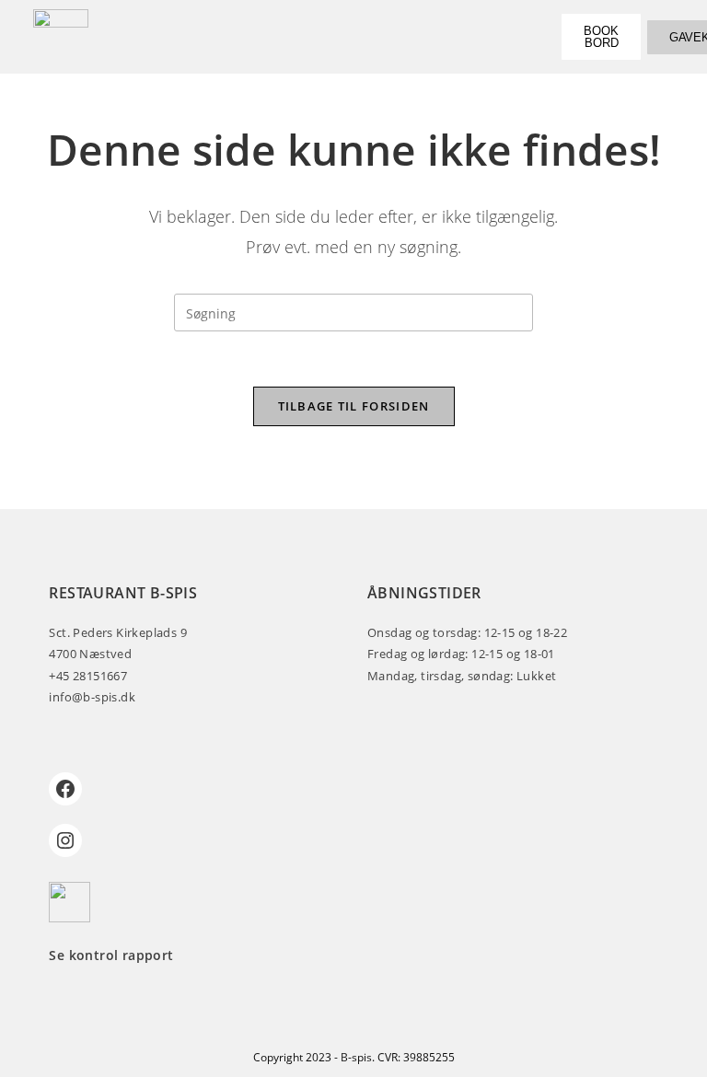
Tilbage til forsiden (354, 406)
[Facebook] (65, 788)
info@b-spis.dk (92, 697)
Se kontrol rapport (111, 955)
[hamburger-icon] (513, 36)
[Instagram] (65, 840)
